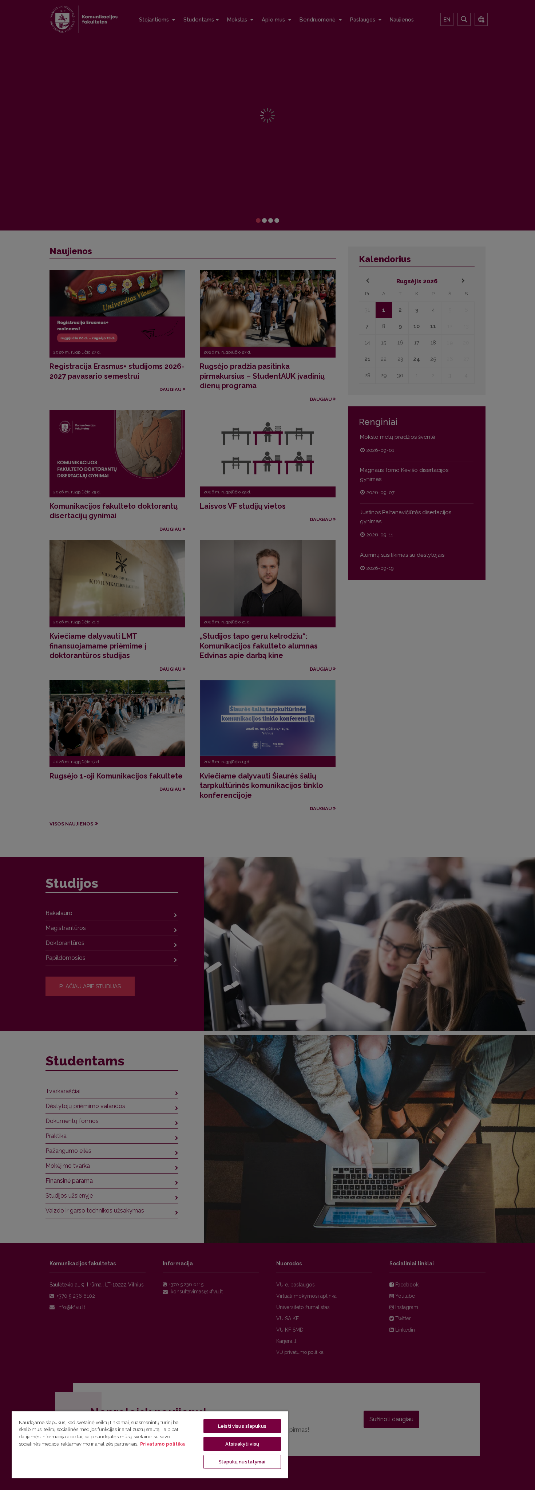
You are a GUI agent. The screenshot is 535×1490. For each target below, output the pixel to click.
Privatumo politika (162, 1444)
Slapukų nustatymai (242, 1462)
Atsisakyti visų (242, 1444)
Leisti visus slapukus (242, 1426)
